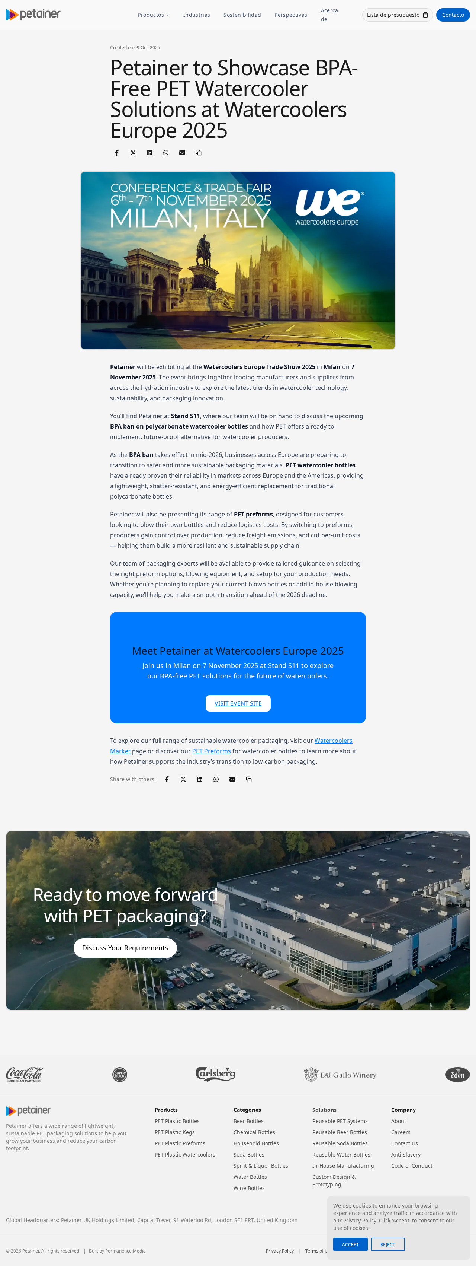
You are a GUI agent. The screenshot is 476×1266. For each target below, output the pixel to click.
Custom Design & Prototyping (334, 1180)
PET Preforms (211, 751)
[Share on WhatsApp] (166, 152)
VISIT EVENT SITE (238, 703)
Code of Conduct (411, 1165)
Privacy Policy (280, 1251)
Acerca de (329, 15)
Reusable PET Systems (340, 1121)
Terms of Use (319, 1251)
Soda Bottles (249, 1154)
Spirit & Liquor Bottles (261, 1165)
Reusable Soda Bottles (340, 1143)
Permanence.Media (125, 1251)
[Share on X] (133, 152)
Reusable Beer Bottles (339, 1132)
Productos (151, 14)
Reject (387, 1244)
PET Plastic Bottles (177, 1121)
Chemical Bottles (254, 1132)
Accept (350, 1244)
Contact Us (404, 1143)
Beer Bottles (249, 1121)
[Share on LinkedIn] (149, 152)
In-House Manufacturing (343, 1165)
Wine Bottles (249, 1188)
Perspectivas (290, 14)
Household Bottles (256, 1143)
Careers (401, 1132)
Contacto (453, 14)
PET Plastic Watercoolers (185, 1154)
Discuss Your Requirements (125, 947)
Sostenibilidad (242, 14)
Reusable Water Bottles (341, 1154)
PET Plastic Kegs (175, 1132)
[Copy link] (198, 152)
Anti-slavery (406, 1154)
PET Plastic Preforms (180, 1143)
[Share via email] (182, 152)
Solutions (324, 1109)
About (398, 1121)
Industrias (196, 14)
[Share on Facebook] (116, 152)
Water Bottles (250, 1176)
